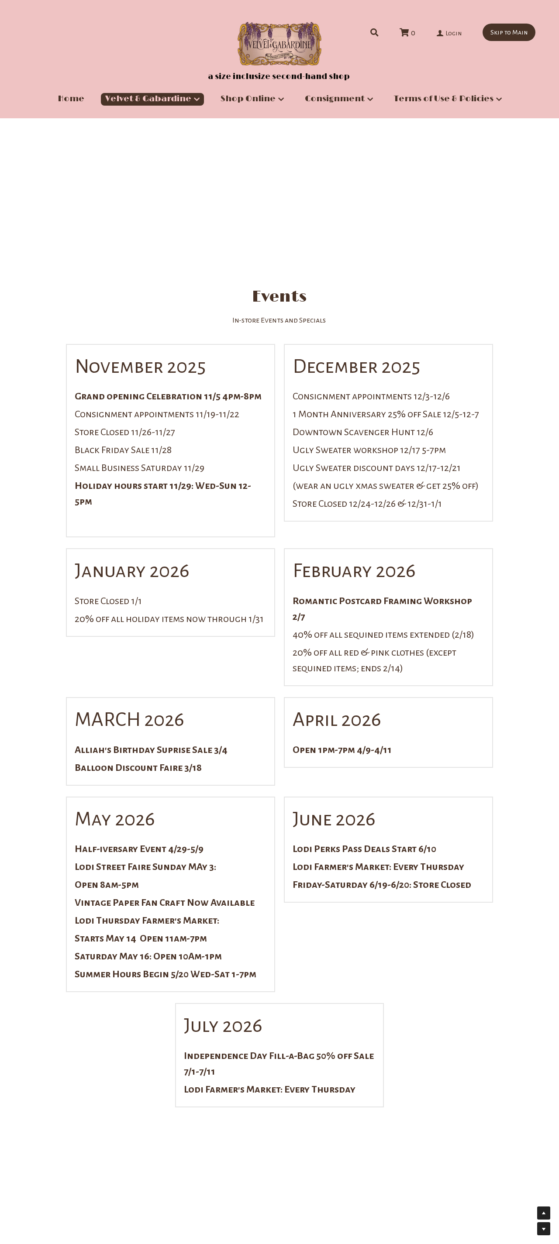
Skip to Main (509, 32)
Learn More (46, 1184)
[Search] (374, 33)
